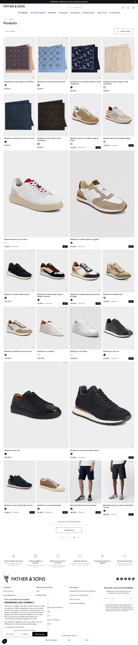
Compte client (41, 595)
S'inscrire (128, 599)
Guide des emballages (77, 603)
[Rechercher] (70, 7)
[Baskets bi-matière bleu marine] (19, 272)
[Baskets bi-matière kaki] (118, 272)
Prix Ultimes (23, 13)
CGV (69, 640)
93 (74, 537)
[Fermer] (135, 2)
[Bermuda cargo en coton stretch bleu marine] (118, 484)
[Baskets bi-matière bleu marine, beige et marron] (52, 273)
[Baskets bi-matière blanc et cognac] (102, 195)
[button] (4, 641)
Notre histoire (8, 591)
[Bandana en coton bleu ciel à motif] (52, 60)
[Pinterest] (129, 579)
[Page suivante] (78, 537)
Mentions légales (51, 640)
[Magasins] (123, 7)
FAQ (37, 591)
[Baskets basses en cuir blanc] (36, 195)
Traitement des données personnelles (82, 591)
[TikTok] (125, 579)
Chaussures (63, 13)
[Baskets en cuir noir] (118, 329)
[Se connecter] (128, 7)
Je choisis (24, 634)
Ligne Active (102, 13)
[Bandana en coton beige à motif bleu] (19, 60)
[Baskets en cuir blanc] (52, 329)
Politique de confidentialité (79, 595)
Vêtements (52, 13)
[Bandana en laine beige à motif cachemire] (118, 61)
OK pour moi (40, 634)
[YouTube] (133, 579)
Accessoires (75, 13)
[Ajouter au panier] (33, 77)
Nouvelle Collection (38, 13)
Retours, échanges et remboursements (49, 607)
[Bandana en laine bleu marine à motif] (19, 116)
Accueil (5, 19)
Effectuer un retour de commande (48, 620)
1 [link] (59, 537)
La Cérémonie (114, 13)
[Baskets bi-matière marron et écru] (19, 329)
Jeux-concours (74, 599)
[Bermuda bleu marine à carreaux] (85, 483)
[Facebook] (117, 579)
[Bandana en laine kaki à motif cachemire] (52, 117)
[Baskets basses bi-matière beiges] (118, 116)
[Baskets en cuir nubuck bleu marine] (102, 406)
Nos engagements (9, 595)
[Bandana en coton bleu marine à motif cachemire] (85, 61)
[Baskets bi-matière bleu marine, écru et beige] (85, 273)
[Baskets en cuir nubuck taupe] (52, 483)
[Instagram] (121, 579)
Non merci (9, 634)
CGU (87, 640)
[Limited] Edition (88, 13)
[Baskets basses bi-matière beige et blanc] (85, 117)
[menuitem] (23, 13)
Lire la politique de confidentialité (14, 627)
